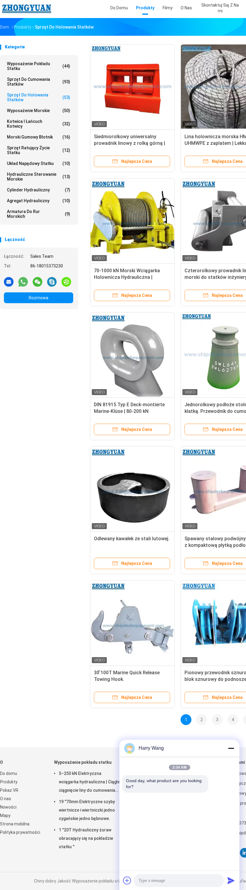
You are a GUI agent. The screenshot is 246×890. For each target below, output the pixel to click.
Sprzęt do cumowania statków (38, 82)
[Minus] (231, 748)
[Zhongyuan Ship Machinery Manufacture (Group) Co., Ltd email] (9, 281)
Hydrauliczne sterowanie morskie (38, 176)
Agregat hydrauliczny (38, 200)
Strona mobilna (14, 823)
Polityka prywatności (20, 832)
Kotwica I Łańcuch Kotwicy (38, 124)
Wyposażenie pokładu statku (38, 66)
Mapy (5, 815)
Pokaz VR (9, 790)
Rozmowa (38, 297)
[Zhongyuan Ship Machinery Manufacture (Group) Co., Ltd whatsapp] (23, 281)
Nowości (8, 807)
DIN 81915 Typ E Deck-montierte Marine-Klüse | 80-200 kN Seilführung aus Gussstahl (129, 411)
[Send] (231, 880)
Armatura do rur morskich (38, 214)
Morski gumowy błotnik (38, 137)
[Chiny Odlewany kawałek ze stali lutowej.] (132, 489)
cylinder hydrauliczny (38, 189)
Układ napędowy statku (38, 163)
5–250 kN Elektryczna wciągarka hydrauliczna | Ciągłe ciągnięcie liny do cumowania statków (89, 782)
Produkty (8, 781)
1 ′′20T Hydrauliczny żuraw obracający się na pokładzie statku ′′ (86, 838)
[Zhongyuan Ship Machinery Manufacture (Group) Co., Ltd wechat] (37, 281)
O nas (5, 798)
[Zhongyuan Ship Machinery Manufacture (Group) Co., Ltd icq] (66, 281)
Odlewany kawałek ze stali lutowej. (132, 538)
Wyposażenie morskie (38, 110)
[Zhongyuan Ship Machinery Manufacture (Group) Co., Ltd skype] (52, 281)
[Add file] (127, 880)
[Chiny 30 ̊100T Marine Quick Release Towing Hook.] (132, 623)
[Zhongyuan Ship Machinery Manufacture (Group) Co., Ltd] (26, 9)
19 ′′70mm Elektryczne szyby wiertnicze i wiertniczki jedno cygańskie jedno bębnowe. (87, 810)
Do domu (8, 773)
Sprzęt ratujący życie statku (38, 150)
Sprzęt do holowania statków (38, 97)
